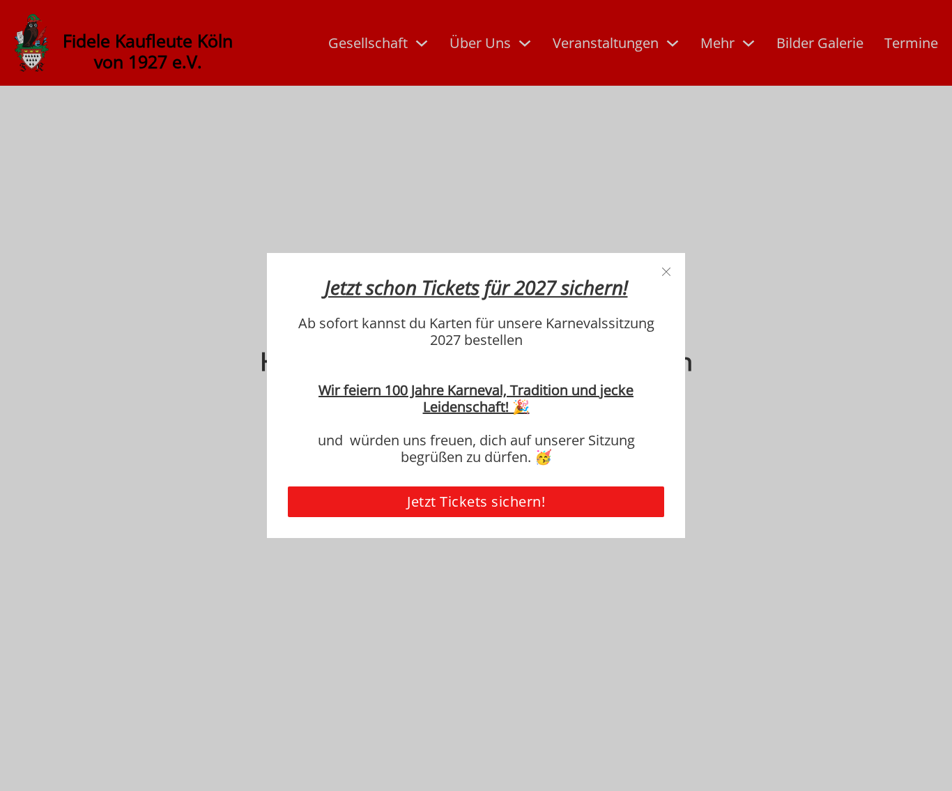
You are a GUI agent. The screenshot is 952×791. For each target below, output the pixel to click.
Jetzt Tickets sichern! (476, 501)
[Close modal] (666, 272)
